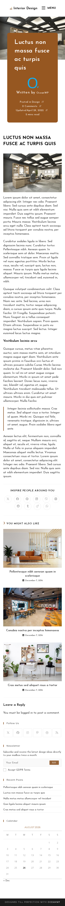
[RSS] (57, 732)
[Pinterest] (37, 732)
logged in (27, 712)
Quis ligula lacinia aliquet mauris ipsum (24, 804)
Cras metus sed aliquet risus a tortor (32, 685)
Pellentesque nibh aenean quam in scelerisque (32, 573)
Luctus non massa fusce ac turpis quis (24, 793)
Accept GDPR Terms (19, 770)
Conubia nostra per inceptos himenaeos (32, 630)
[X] (8, 732)
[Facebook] (18, 732)
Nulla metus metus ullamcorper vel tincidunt (27, 798)
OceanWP (42, 93)
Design (36, 102)
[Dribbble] (47, 732)
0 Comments (29, 106)
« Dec (6, 880)
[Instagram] (27, 732)
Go (54, 763)
